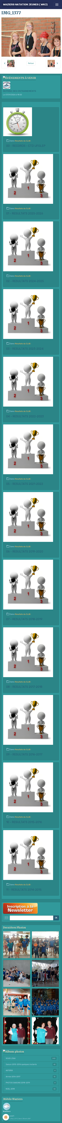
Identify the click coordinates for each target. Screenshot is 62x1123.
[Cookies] (6, 1117)
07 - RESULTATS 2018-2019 (24, 619)
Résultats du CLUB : (23, 141)
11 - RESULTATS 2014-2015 (24, 889)
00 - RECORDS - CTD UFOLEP (25, 146)
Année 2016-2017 (31, 1077)
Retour (31, 63)
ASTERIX (31, 1070)
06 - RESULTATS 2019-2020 (24, 551)
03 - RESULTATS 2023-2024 (25, 348)
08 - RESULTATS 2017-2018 (24, 687)
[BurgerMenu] (57, 4)
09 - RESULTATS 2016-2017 (24, 754)
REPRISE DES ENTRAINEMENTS (19, 91)
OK (56, 918)
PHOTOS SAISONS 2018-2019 (31, 1083)
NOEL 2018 (31, 1089)
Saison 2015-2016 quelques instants (31, 1064)
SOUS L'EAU (31, 1058)
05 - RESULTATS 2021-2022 (24, 484)
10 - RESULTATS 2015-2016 (24, 822)
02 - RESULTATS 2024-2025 (25, 281)
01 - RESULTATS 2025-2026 (24, 213)
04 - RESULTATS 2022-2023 (25, 416)
